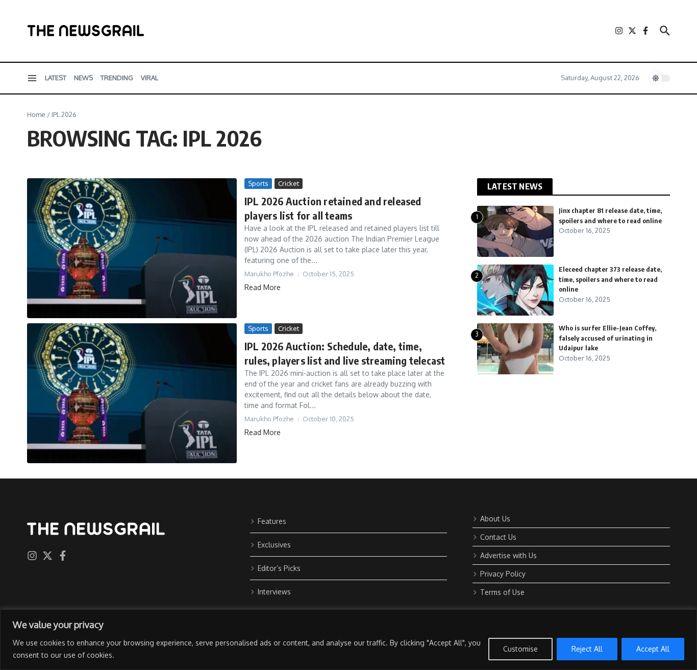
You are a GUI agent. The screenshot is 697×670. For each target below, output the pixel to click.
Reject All (587, 648)
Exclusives (274, 544)
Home (36, 114)
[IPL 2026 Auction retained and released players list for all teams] (132, 248)
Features (272, 521)
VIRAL (149, 78)
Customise (520, 648)
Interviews (274, 591)
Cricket (288, 183)
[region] (348, 639)
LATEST (55, 78)
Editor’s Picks (279, 568)
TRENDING (117, 78)
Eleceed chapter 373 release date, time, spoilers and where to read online (610, 279)
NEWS (83, 78)
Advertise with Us (508, 555)
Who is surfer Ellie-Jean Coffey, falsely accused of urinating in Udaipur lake (607, 338)
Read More (262, 287)
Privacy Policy (503, 573)
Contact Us (498, 537)
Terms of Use (502, 592)
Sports (258, 183)
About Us (495, 518)
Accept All (652, 648)
